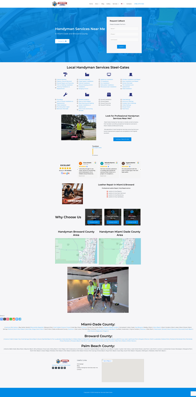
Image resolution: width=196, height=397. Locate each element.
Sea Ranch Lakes (86, 341)
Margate (141, 339)
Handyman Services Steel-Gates (61, 365)
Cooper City (17, 339)
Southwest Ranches (97, 341)
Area (96, 4)
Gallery (108, 4)
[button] (98, 4)
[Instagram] (59, 368)
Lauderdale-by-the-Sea (96, 339)
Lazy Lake (124, 339)
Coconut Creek (8, 339)
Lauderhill (118, 339)
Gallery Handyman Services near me (87, 367)
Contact (79, 369)
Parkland (172, 339)
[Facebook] (53, 368)
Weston (124, 341)
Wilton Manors (131, 341)
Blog (103, 4)
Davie (39, 339)
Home (91, 4)
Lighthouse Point (133, 339)
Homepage (80, 364)
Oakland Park (165, 339)
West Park (118, 341)
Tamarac (111, 341)
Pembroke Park (180, 339)
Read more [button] (82, 176)
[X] (56, 368)
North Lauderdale (155, 339)
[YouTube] (62, 368)
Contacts (129, 4)
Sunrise (106, 341)
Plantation (67, 341)
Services (115, 4)
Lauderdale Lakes (109, 339)
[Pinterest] (65, 368)
